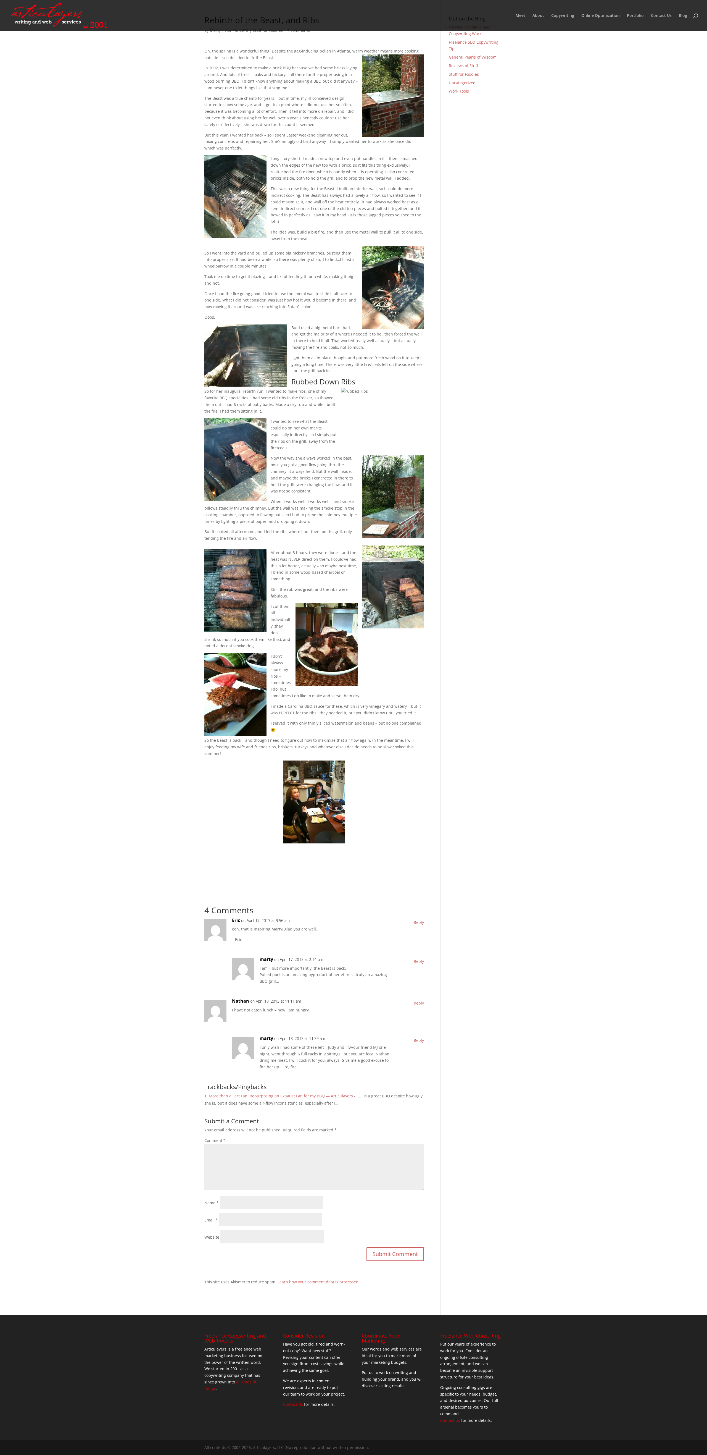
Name (211, 1202)
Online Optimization (600, 16)
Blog (683, 16)
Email (211, 1220)
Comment (215, 1140)
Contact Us (661, 16)
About (538, 16)
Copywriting (562, 16)
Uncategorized (462, 82)
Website (211, 1237)
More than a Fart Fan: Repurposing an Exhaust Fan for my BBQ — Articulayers (281, 1096)
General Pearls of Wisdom (473, 57)
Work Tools (459, 91)
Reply (419, 922)
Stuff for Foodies (464, 74)
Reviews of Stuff (463, 65)
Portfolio (635, 16)
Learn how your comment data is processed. (319, 1281)
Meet (520, 16)
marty (266, 959)
